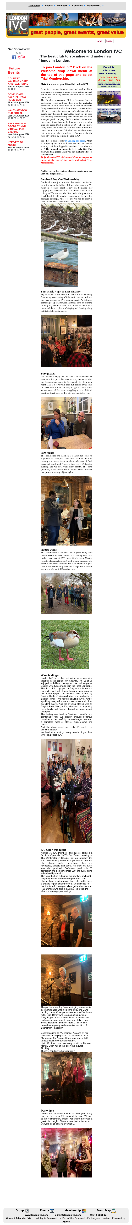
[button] (35, 6)
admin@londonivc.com (68, 1215)
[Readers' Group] (109, 116)
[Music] (109, 98)
